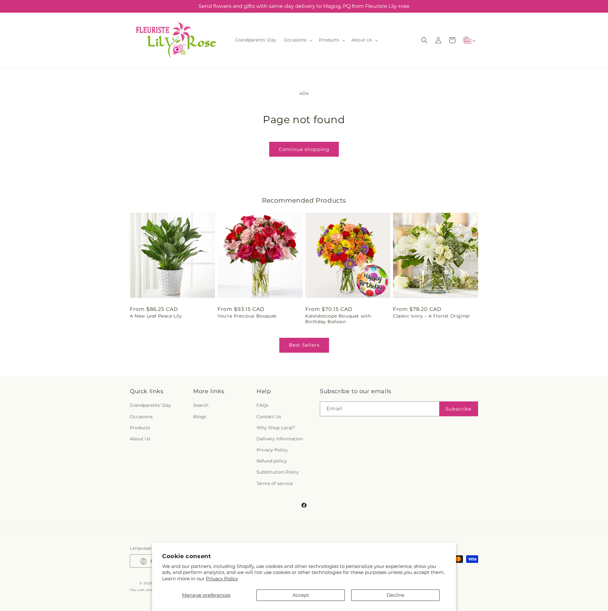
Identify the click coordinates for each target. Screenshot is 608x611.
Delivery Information (279, 439)
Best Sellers (304, 345)
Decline (395, 595)
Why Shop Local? (275, 428)
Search (200, 405)
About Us (140, 439)
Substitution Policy (277, 472)
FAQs (262, 405)
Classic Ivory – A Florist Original (431, 316)
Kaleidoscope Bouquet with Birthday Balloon (338, 318)
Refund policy (271, 461)
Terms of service (274, 483)
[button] (297, 40)
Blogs (199, 416)
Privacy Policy (222, 579)
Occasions (141, 416)
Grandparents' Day (150, 405)
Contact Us (268, 416)
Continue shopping (304, 149)
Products (140, 428)
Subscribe (459, 409)
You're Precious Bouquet (247, 316)
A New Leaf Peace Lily (156, 316)
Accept (301, 595)
